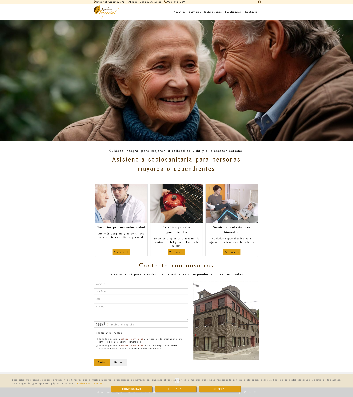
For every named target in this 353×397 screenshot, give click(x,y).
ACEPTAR (220, 389)
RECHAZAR (176, 389)
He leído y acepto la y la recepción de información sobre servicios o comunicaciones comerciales (140, 340)
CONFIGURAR (131, 389)
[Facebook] (259, 2)
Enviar (102, 362)
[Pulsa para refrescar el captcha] (108, 325)
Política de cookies (89, 383)
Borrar (118, 362)
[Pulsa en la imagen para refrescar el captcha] (101, 324)
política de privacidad (132, 339)
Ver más (120, 252)
